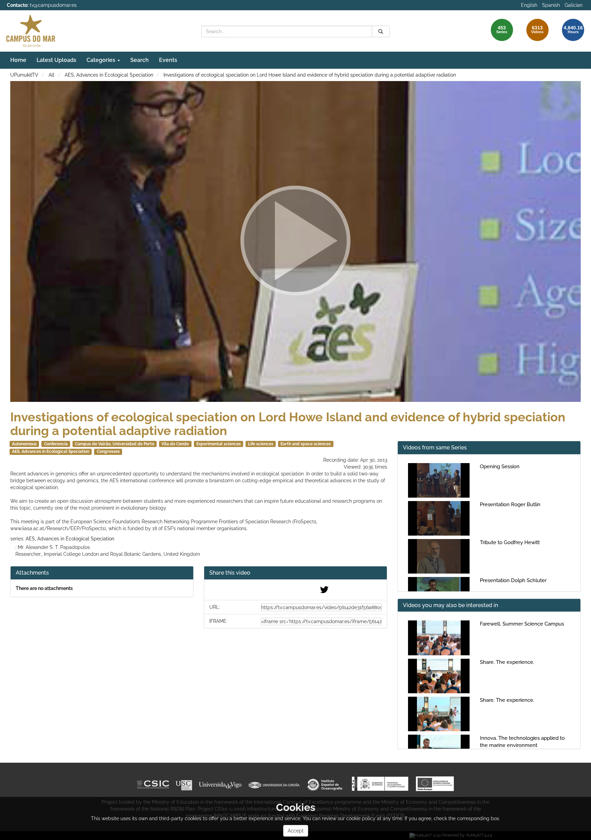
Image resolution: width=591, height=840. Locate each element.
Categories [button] (102, 60)
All (51, 75)
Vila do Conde (175, 444)
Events (168, 60)
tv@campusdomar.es (53, 5)
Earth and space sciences (305, 444)
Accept (296, 831)
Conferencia (56, 444)
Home (18, 60)
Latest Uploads (56, 60)
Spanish (551, 5)
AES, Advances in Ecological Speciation (109, 75)
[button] (295, 573)
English (529, 5)
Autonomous (24, 444)
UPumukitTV (24, 75)
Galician (573, 5)
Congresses (108, 451)
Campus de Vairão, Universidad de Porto (114, 444)
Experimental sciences (218, 444)
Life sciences (260, 444)
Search (139, 60)
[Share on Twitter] (324, 591)
